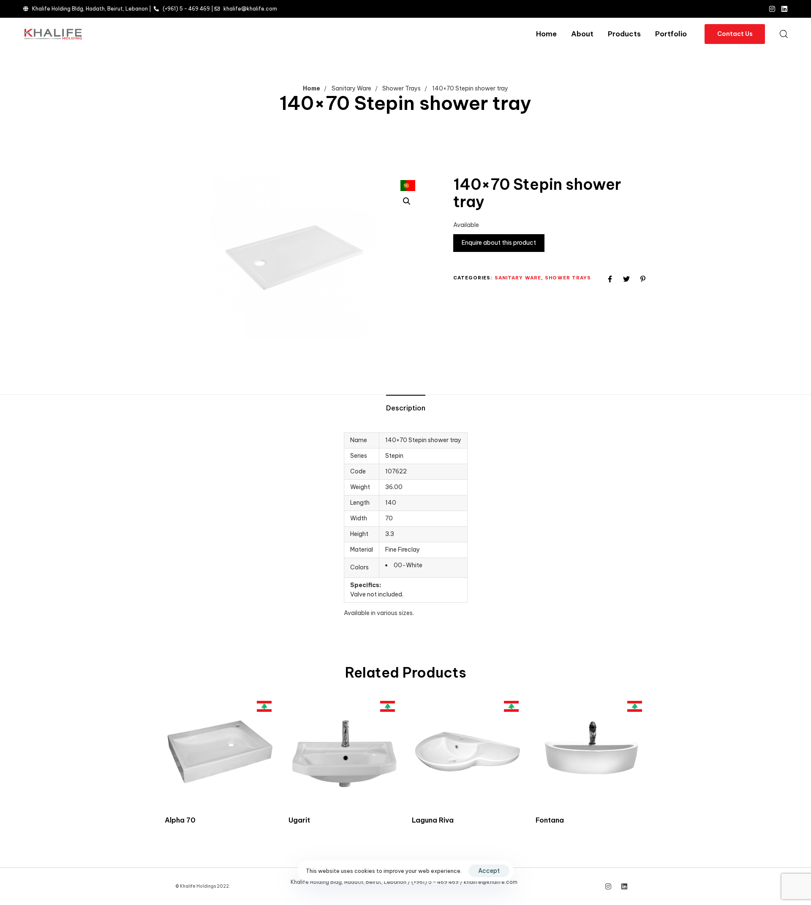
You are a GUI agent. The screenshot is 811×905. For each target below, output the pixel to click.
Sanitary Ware (351, 88)
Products (624, 33)
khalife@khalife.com (250, 8)
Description (405, 408)
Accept (489, 871)
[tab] (405, 408)
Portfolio (671, 33)
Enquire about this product (499, 242)
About (582, 33)
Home (546, 33)
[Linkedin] (784, 8)
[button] (783, 34)
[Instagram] (772, 8)
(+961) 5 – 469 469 (186, 8)
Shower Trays (401, 88)
